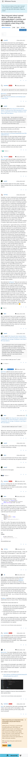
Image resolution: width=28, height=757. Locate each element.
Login (9, 745)
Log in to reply (23, 30)
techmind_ (6, 85)
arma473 (6, 40)
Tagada (5, 369)
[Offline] (2, 40)
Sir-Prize (6, 194)
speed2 (5, 106)
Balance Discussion (7, 27)
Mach (5, 313)
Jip (4, 574)
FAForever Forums (10, 1)
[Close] (25, 720)
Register (5, 745)
